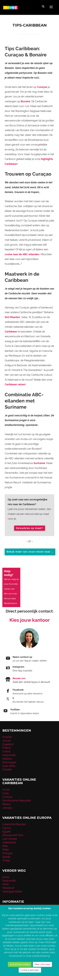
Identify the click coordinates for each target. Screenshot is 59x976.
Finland (6, 747)
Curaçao (42, 86)
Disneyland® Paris (12, 835)
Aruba (6, 789)
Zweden (7, 769)
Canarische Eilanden (14, 824)
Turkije (6, 860)
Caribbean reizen (15, 384)
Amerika (7, 737)
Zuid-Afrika (8, 766)
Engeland (7, 744)
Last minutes (9, 838)
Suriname (39, 463)
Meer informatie (42, 964)
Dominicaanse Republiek (16, 800)
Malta (5, 849)
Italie (5, 845)
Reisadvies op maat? (29, 528)
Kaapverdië (9, 755)
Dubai (5, 877)
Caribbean (11, 331)
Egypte (6, 831)
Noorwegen (9, 762)
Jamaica (7, 807)
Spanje (6, 856)
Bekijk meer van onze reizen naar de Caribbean (31, 551)
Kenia (5, 884)
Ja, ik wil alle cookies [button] (20, 964)
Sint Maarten (12, 317)
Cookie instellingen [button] (30, 970)
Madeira (7, 758)
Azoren (6, 740)
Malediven (8, 887)
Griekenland (9, 842)
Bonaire (25, 101)
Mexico (6, 804)
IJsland (6, 751)
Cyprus (6, 827)
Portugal (7, 853)
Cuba (5, 793)
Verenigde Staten (12, 891)
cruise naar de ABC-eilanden (22, 254)
